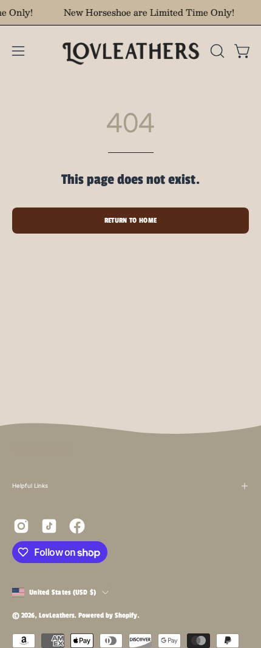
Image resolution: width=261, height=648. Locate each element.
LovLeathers (56, 615)
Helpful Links (30, 485)
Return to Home (130, 220)
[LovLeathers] (131, 51)
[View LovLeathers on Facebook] (77, 526)
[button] (216, 50)
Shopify (126, 615)
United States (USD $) (62, 592)
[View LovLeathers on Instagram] (21, 526)
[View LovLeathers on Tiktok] (49, 526)
